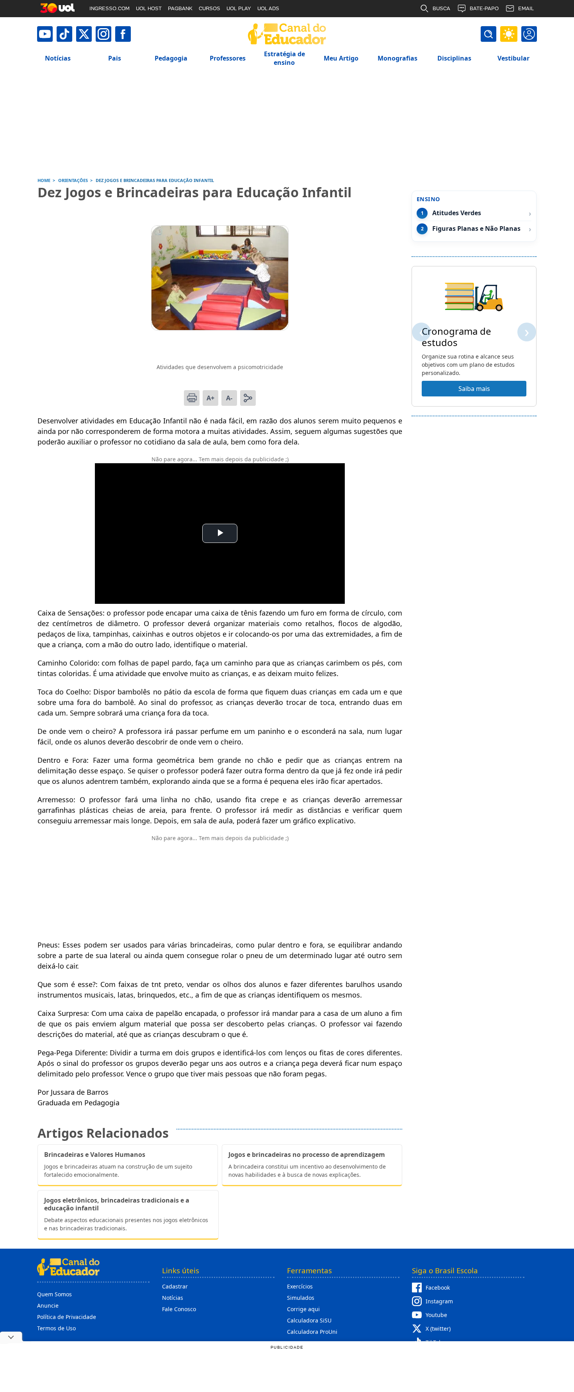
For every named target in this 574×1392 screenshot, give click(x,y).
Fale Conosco (179, 1309)
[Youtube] (45, 34)
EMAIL (526, 8)
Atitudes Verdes (456, 213)
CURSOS (209, 8)
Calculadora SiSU (309, 1320)
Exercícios (300, 1286)
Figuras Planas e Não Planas (476, 228)
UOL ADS (268, 8)
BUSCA (441, 8)
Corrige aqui (303, 1309)
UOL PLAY (238, 8)
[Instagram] (103, 34)
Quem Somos (54, 1294)
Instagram (439, 1301)
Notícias (172, 1297)
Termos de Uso (56, 1328)
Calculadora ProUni (312, 1331)
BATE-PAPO (484, 8)
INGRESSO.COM (109, 8)
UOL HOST (149, 8)
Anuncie (48, 1305)
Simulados (300, 1297)
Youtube (436, 1315)
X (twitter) (438, 1328)
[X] (84, 34)
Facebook (438, 1287)
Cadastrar (175, 1286)
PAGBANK (180, 8)
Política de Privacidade (66, 1317)
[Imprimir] (192, 398)
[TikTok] (64, 34)
